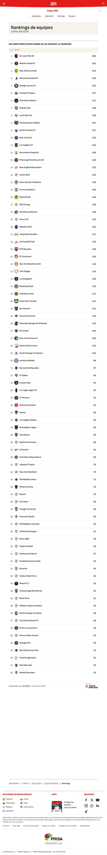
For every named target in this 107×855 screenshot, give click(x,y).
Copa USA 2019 (51, 783)
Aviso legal (16, 826)
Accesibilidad (85, 826)
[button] (54, 843)
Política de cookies (48, 826)
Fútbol (25, 783)
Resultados (36, 16)
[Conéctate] (103, 3)
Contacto (6, 826)
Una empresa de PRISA (53, 837)
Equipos (72, 16)
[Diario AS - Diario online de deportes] (53, 3)
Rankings (61, 16)
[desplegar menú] (4, 3)
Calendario (49, 16)
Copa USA (52, 10)
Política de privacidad (31, 826)
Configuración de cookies (67, 826)
